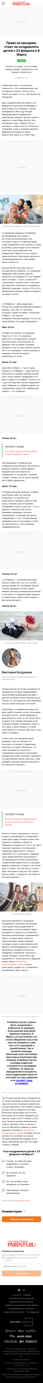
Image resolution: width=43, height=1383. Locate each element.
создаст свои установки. (23, 1082)
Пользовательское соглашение (21, 1298)
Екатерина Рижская (22, 1200)
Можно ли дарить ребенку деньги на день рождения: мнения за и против (21, 822)
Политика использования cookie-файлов (21, 1305)
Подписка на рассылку (13, 1251)
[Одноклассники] (24, 1290)
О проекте (16, 1295)
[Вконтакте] (19, 1290)
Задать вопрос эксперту (14, 1312)
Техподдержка (33, 1312)
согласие (12, 1255)
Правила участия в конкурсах (21, 1302)
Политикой (10, 1258)
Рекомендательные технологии (21, 1308)
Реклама (27, 1295)
